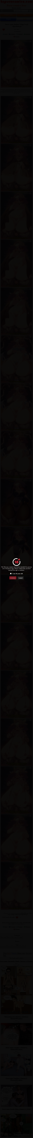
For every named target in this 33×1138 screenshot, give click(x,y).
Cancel (20, 578)
